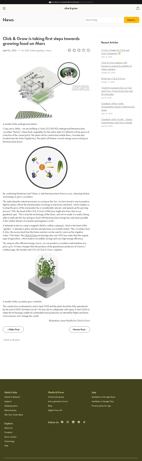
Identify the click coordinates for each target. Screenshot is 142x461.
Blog (50, 406)
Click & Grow (31, 235)
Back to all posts (12, 339)
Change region (87, 2)
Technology (9, 441)
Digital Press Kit (55, 410)
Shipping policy (10, 406)
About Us (8, 428)
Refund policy (10, 410)
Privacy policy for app (101, 406)
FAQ (6, 445)
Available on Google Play (103, 401)
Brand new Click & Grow (113, 78)
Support (8, 401)
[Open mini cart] (137, 8)
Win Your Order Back (13, 414)
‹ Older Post (13, 329)
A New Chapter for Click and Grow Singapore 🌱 (115, 52)
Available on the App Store (103, 397)
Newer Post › (79, 329)
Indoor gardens (37, 50)
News (48, 50)
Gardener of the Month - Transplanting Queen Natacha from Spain (118, 107)
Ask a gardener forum (58, 401)
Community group (56, 397)
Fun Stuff (25, 50)
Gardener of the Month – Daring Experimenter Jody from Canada (116, 121)
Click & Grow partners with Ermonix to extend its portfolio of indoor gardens (116, 66)
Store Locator (10, 437)
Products (8, 432)
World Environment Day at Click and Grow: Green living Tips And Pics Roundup (117, 91)
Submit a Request (12, 397)
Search (131, 19)
